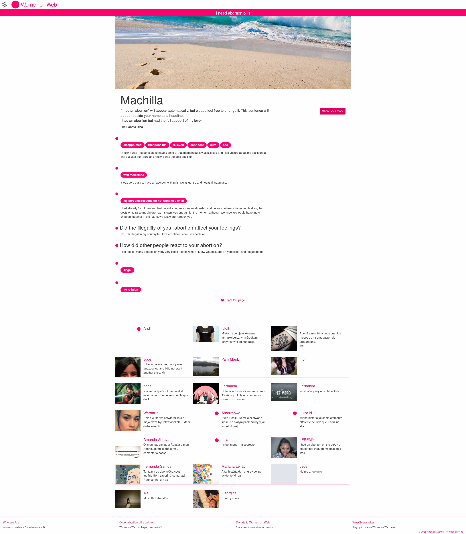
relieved (178, 145)
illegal (127, 270)
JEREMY (307, 439)
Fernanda (229, 385)
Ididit (225, 328)
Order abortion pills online (136, 522)
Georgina (229, 492)
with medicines (133, 175)
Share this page (234, 300)
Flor (303, 359)
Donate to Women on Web (253, 522)
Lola (225, 439)
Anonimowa (231, 412)
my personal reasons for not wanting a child (153, 200)
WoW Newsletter (363, 522)
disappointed (132, 145)
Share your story (332, 111)
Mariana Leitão (234, 466)
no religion (130, 289)
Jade (303, 466)
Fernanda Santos (157, 466)
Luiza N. (306, 412)
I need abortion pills (233, 13)
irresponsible (157, 145)
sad (225, 145)
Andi (147, 328)
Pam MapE (230, 359)
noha (147, 385)
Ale (146, 492)
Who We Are (11, 522)
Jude (147, 359)
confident (197, 145)
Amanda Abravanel (158, 439)
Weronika (151, 412)
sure (213, 145)
